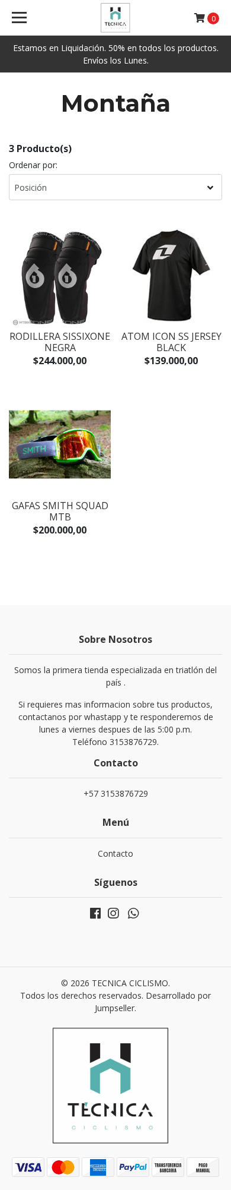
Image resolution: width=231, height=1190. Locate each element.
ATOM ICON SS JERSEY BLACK (171, 342)
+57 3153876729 (116, 793)
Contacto (115, 853)
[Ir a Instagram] (113, 915)
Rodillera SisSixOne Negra (59, 342)
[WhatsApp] (133, 915)
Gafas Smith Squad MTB (60, 511)
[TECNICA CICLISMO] (115, 18)
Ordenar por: (33, 165)
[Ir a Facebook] (95, 915)
